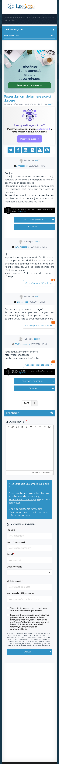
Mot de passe (14, 581)
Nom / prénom (15, 542)
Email (10, 554)
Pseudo (11, 530)
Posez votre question (32, 220)
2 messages (22, 166)
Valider (27, 652)
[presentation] (8, 427)
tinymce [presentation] (47, 473)
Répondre (32, 227)
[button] (8, 427)
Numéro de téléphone (19, 593)
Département (14, 566)
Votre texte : (17, 421)
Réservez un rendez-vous (29, 85)
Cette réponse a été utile (39, 282)
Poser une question (29, 139)
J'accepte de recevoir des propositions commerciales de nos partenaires (28, 609)
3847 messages (22, 247)
